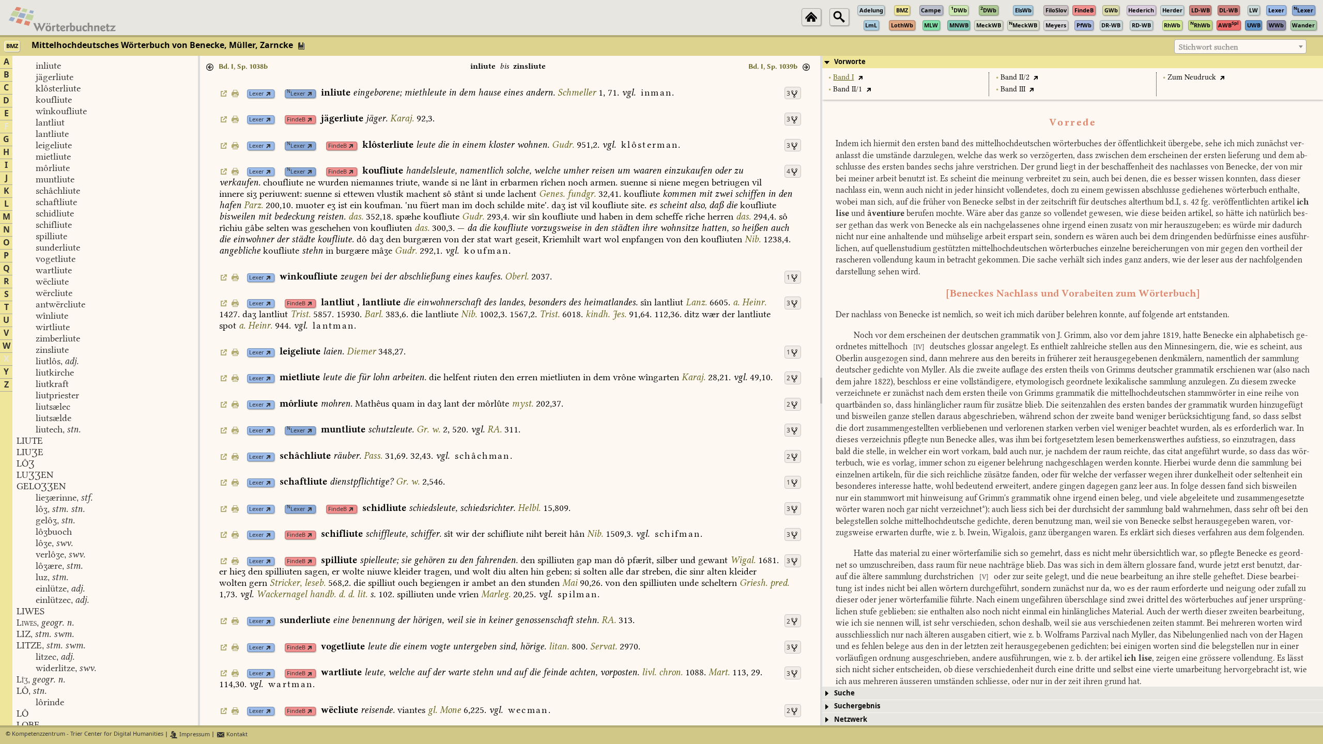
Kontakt (236, 734)
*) (985, 509)
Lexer (256, 94)
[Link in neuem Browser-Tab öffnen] (268, 94)
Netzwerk (850, 719)
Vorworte (850, 62)
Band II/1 (847, 89)
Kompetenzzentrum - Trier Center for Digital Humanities (87, 734)
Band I (843, 77)
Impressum (194, 734)
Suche (844, 693)
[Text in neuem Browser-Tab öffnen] (860, 77)
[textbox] (1240, 47)
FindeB (296, 119)
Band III (1013, 89)
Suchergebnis (857, 706)
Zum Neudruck (1191, 77)
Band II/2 (1015, 77)
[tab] (1072, 62)
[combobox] (1240, 46)
